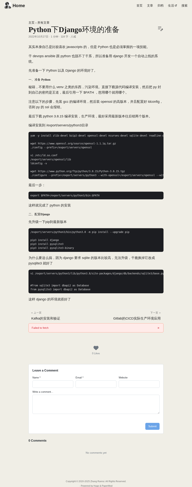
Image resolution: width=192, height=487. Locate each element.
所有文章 (44, 22)
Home (19, 5)
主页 (31, 22)
